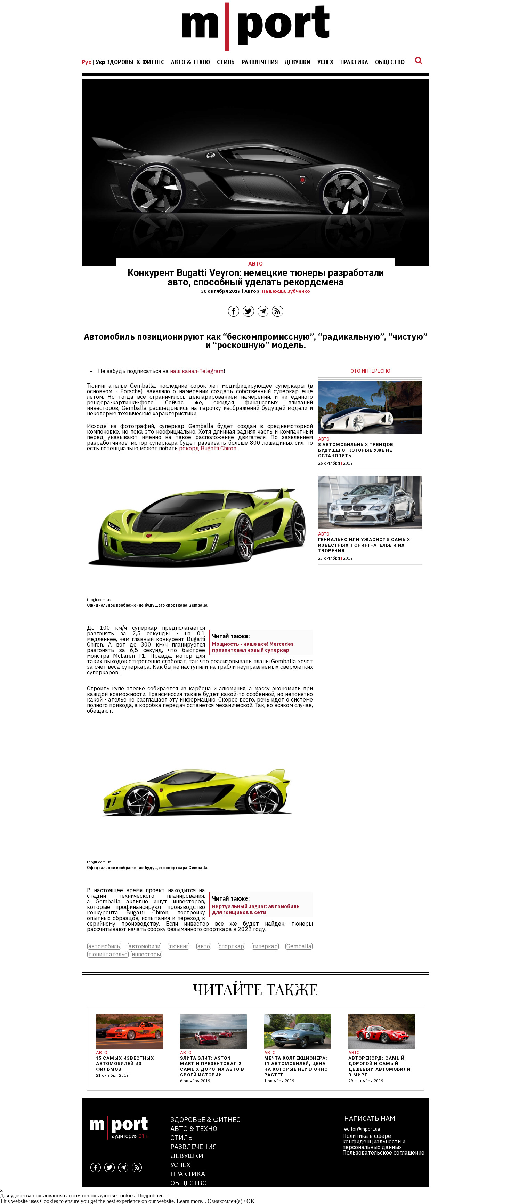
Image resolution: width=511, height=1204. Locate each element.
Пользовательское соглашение (383, 1152)
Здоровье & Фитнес (135, 62)
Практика (354, 62)
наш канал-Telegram (197, 370)
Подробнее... (152, 1195)
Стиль (226, 62)
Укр (100, 61)
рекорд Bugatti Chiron (207, 448)
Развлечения (260, 62)
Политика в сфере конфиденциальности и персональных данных (373, 1141)
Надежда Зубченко (286, 291)
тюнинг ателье (108, 954)
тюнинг (178, 946)
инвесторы (146, 954)
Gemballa (298, 946)
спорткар (231, 946)
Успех (325, 62)
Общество (390, 62)
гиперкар (265, 946)
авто (203, 946)
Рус (86, 61)
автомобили (144, 946)
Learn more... (191, 1201)
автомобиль (104, 946)
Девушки (297, 62)
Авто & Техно (190, 62)
